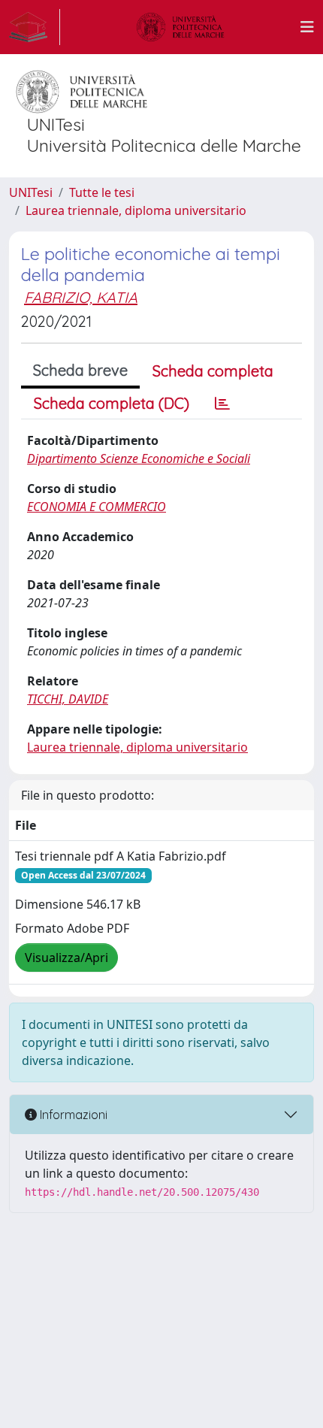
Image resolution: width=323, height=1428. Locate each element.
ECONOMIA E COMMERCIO (96, 506)
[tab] (222, 403)
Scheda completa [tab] (212, 371)
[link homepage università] (180, 27)
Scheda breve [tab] (80, 370)
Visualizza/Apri (66, 957)
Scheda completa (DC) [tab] (111, 403)
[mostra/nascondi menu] (307, 27)
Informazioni (72, 1114)
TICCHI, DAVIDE (67, 699)
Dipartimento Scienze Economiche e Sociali (138, 458)
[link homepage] (34, 27)
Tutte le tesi (101, 192)
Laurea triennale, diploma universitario (136, 210)
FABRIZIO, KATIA (80, 297)
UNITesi (31, 192)
